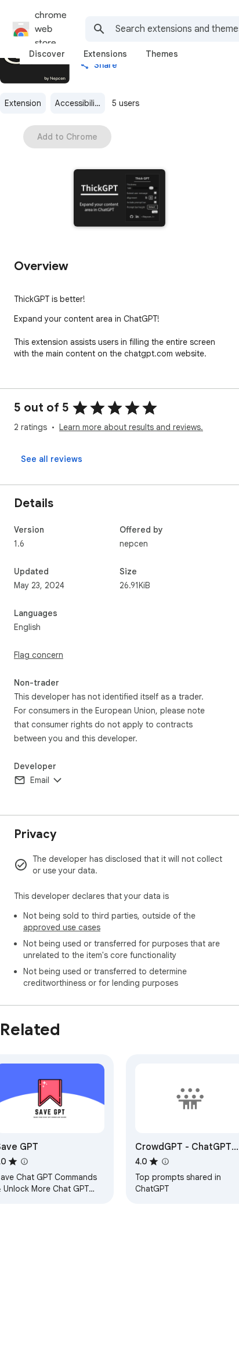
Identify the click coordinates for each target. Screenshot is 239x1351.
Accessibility (78, 103)
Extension (23, 103)
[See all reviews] (51, 459)
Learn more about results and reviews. (131, 427)
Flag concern (38, 655)
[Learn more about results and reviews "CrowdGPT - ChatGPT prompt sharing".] (165, 1161)
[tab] (47, 53)
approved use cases (61, 927)
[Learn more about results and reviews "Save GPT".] (24, 1161)
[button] (120, 199)
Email (39, 780)
